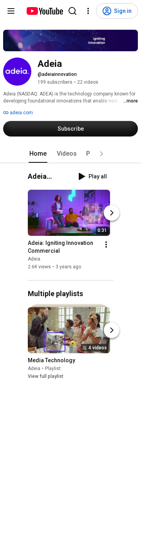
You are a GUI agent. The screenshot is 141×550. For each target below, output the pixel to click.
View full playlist (45, 376)
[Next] (111, 213)
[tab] (38, 153)
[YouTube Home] (44, 11)
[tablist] (70, 153)
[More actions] (106, 245)
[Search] (72, 11)
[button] (101, 153)
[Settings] (88, 11)
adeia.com (21, 112)
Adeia (34, 259)
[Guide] (11, 11)
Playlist (53, 368)
